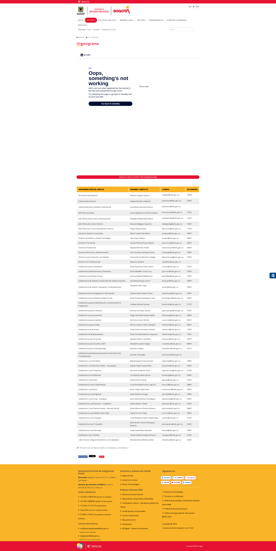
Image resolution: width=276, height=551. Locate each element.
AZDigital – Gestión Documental (135, 528)
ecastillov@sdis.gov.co (171, 344)
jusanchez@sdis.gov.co (171, 201)
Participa (82, 25)
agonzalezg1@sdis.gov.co (172, 310)
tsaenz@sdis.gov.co (170, 418)
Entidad (90, 20)
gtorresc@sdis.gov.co (171, 271)
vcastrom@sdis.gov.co (171, 320)
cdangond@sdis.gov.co (171, 435)
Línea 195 (93, 510)
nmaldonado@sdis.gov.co (172, 218)
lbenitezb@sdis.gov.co (171, 304)
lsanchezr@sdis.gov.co (171, 206)
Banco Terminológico (131, 484)
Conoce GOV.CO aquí (194, 546)
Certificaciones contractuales (133, 511)
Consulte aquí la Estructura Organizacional (138, 177)
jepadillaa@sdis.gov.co (171, 276)
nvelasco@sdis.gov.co (171, 339)
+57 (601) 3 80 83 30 (96, 497)
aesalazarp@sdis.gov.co (172, 293)
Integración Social (108, 29)
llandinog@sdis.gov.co (171, 375)
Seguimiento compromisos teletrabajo (137, 499)
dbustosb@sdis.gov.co (171, 229)
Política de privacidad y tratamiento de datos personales (181, 502)
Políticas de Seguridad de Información (179, 513)
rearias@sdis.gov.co (170, 266)
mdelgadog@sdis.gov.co (172, 224)
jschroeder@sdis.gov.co (172, 355)
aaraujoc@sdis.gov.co (171, 281)
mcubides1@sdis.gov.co (172, 348)
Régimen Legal (126, 20)
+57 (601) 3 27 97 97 (93, 505)
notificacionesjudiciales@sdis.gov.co (94, 528)
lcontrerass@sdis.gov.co (172, 212)
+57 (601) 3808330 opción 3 (96, 501)
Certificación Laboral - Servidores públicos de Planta (139, 505)
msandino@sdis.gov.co (171, 262)
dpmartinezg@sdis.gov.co (172, 257)
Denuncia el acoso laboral (132, 494)
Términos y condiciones (173, 496)
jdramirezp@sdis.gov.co (172, 399)
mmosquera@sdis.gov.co (172, 424)
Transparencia (155, 20)
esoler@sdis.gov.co (170, 287)
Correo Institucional (130, 515)
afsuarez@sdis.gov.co (171, 366)
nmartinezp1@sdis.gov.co (172, 247)
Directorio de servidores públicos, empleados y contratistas (103, 448)
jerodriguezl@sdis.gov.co (172, 298)
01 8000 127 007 (94, 516)
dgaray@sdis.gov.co (170, 380)
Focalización (127, 524)
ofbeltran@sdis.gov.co (171, 334)
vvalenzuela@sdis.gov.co (172, 389)
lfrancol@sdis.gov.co (170, 384)
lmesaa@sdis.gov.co (170, 430)
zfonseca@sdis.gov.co (171, 329)
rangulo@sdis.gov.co (170, 195)
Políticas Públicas (107, 20)
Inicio (80, 20)
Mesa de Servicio (129, 520)
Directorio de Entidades (173, 492)
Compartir (83, 457)
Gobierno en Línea (129, 480)
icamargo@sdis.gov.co (171, 252)
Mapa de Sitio (127, 476)
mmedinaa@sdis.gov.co (171, 440)
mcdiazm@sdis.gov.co (171, 233)
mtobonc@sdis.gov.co (171, 325)
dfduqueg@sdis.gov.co (171, 315)
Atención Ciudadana (176, 20)
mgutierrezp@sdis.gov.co (172, 370)
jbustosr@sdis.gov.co (171, 408)
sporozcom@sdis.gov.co (172, 243)
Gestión (141, 20)
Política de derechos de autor (176, 509)
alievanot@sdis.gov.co (171, 403)
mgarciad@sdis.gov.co (171, 361)
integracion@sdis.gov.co (90, 536)
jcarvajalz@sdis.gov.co (171, 394)
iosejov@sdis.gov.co (170, 238)
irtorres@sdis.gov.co (170, 413)
